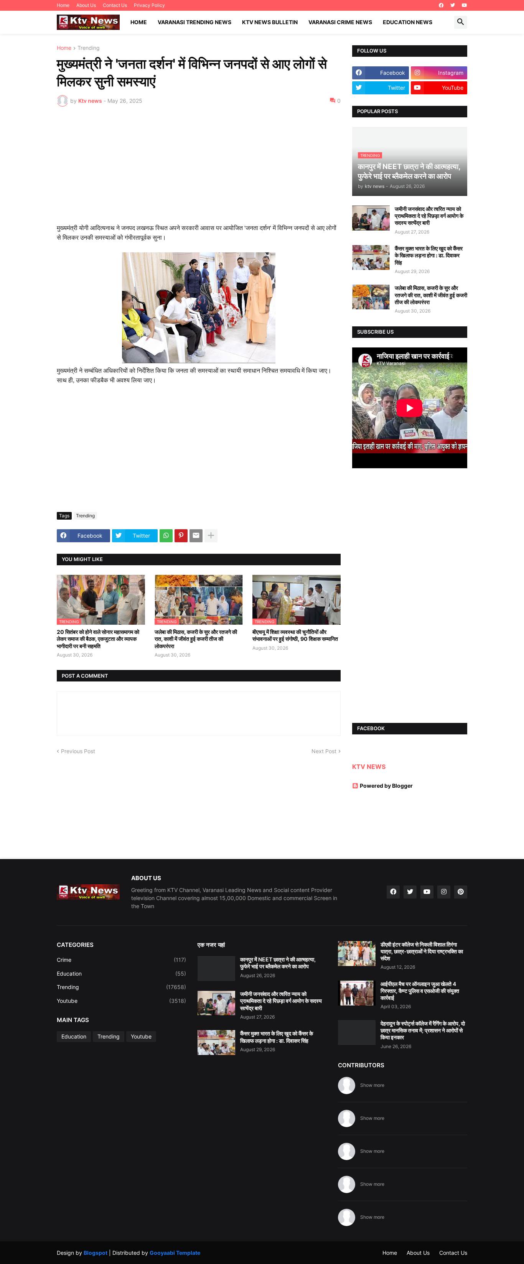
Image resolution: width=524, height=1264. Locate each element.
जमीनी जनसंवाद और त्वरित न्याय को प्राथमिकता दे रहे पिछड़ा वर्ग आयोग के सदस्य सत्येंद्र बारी (429, 216)
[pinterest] (460, 892)
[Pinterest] (181, 535)
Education (121, 973)
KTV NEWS (369, 766)
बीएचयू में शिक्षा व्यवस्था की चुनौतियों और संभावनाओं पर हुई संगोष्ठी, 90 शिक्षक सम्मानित (295, 635)
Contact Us (115, 5)
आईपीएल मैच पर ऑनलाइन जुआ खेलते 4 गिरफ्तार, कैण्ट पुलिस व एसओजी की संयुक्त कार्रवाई (420, 991)
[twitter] (452, 5)
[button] (460, 22)
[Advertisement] (199, 170)
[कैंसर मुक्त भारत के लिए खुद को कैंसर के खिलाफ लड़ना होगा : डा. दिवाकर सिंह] (371, 257)
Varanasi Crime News (340, 22)
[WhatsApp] (166, 535)
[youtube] (464, 5)
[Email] (196, 535)
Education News (407, 22)
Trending (88, 48)
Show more (372, 1085)
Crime (121, 959)
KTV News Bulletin (270, 22)
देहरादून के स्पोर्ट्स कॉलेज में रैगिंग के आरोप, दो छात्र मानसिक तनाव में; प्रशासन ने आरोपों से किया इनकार (423, 1030)
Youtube (121, 1000)
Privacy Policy (149, 5)
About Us (86, 5)
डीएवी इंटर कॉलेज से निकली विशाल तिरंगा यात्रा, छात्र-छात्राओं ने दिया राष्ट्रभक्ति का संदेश (422, 951)
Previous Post (78, 751)
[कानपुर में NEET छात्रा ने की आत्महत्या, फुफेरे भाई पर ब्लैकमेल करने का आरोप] (216, 968)
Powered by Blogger (386, 785)
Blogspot (95, 1252)
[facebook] (441, 5)
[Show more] (211, 535)
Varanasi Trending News (194, 22)
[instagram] (443, 892)
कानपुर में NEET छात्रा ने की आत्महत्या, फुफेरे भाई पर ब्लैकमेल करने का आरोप (278, 962)
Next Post (323, 751)
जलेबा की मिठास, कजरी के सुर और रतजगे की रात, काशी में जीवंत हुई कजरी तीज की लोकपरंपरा (196, 639)
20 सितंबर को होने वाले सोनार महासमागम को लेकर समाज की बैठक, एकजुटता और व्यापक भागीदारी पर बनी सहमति (98, 639)
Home (63, 5)
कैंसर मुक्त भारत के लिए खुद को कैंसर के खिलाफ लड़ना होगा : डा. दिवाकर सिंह (429, 255)
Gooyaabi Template (175, 1252)
